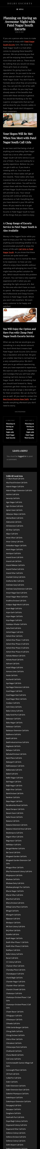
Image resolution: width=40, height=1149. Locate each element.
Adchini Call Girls (12, 494)
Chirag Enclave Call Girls (15, 1035)
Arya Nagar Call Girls (14, 620)
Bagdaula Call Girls (13, 746)
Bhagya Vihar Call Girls (14, 867)
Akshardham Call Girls (14, 518)
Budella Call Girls (12, 934)
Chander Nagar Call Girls (15, 982)
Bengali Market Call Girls (15, 848)
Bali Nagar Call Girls (13, 782)
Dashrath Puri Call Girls (15, 1117)
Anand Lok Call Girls (13, 561)
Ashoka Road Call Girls (14, 660)
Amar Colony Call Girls (14, 541)
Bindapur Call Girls (13, 922)
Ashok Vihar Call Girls (14, 636)
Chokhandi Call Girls (14, 1051)
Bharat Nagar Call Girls (15, 891)
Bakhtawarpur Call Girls (15, 766)
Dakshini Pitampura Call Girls (17, 1093)
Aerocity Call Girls (13, 498)
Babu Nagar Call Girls (14, 723)
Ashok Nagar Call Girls (14, 632)
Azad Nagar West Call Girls (16, 699)
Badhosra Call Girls (13, 734)
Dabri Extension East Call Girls (17, 1090)
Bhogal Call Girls (12, 911)
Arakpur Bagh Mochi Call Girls (17, 604)
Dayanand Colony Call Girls (16, 1125)
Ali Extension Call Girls (14, 526)
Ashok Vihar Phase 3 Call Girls (17, 648)
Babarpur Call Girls (13, 719)
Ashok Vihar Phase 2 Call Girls (17, 644)
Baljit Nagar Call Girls (14, 785)
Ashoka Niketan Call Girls (15, 656)
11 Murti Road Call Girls (15, 479)
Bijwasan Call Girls (13, 919)
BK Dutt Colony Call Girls (15, 926)
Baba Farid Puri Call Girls (15, 715)
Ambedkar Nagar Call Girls (16, 545)
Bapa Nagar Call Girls (14, 801)
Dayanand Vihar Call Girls (16, 1129)
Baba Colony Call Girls (14, 711)
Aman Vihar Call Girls (14, 538)
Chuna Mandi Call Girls (15, 1055)
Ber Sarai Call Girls (13, 852)
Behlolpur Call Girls (13, 844)
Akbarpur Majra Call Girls (15, 514)
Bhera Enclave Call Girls (15, 903)
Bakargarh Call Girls (13, 762)
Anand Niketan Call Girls (15, 565)
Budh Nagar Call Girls (14, 938)
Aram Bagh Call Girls (14, 608)
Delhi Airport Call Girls (14, 1145)
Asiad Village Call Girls (14, 667)
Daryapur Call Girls (13, 1109)
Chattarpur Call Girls (14, 993)
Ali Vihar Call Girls (13, 530)
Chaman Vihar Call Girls (15, 966)
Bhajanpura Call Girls (14, 875)
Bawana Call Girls (12, 821)
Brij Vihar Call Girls (13, 930)
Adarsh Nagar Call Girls (15, 486)
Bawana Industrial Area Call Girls (18, 829)
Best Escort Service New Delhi (16, 399)
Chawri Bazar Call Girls (14, 1012)
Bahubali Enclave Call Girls (16, 754)
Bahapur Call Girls (13, 750)
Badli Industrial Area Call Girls (17, 742)
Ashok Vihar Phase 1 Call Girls (17, 640)
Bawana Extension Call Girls (16, 825)
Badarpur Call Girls (13, 726)
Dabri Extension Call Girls (16, 1086)
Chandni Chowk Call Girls (15, 989)
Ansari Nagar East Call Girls (16, 593)
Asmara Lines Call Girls (15, 671)
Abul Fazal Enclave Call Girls (16, 482)
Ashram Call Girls (12, 663)
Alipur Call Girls (12, 534)
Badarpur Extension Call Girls (17, 730)
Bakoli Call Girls (12, 774)
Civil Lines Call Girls (13, 1059)
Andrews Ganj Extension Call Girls (19, 589)
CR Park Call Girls (12, 1074)
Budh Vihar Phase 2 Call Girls (17, 946)
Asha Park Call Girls (13, 628)
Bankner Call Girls (13, 797)
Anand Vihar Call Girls (14, 573)
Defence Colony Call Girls (15, 1133)
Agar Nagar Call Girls (14, 502)
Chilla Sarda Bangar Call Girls (17, 1027)
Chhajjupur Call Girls (14, 1016)
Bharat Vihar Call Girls (14, 895)
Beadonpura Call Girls (14, 833)
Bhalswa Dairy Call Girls (15, 883)
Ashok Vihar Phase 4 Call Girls (17, 652)
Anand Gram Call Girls (14, 557)
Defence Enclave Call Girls (16, 1137)
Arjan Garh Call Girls (14, 612)
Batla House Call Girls (14, 817)
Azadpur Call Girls (13, 703)
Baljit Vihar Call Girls (14, 789)
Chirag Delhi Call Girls (14, 1031)
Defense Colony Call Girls (15, 1141)
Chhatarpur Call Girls (14, 1019)
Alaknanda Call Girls (13, 522)
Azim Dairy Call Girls (14, 707)
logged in (22, 456)
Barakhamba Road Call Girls (17, 805)
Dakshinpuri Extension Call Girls (18, 1101)
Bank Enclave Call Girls (14, 793)
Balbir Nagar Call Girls (14, 778)
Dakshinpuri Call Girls (14, 1097)
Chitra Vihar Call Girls (14, 1039)
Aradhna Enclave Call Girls (16, 601)
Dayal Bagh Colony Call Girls (17, 1121)
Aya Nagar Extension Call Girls (17, 687)
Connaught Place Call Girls (16, 1070)
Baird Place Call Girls (14, 758)
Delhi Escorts (20, 3)
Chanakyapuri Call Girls (15, 974)
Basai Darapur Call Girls (15, 809)
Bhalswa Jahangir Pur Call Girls (18, 887)
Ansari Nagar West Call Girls (17, 597)
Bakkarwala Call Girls (14, 770)
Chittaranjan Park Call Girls (16, 1047)
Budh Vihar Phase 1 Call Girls (17, 942)
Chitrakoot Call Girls (14, 1043)
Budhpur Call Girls (13, 950)
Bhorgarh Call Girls (13, 915)
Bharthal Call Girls (13, 899)
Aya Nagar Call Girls (13, 683)
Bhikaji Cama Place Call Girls (17, 907)
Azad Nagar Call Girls (14, 691)
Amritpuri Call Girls (13, 553)
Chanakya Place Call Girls (15, 970)
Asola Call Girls (12, 675)
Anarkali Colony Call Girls (15, 577)
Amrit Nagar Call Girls (14, 549)
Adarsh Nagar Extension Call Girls (19, 490)
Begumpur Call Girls (14, 841)
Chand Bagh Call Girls (14, 978)
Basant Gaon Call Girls (14, 813)
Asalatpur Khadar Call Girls (16, 624)
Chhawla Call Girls (13, 1023)
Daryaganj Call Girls (13, 1105)
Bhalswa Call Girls (13, 879)
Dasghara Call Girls (13, 1113)
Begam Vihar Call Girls (14, 837)
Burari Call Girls (12, 958)
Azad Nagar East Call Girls (16, 695)
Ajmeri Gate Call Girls (14, 510)
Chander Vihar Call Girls (15, 985)
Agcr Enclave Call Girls (14, 506)
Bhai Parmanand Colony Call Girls (19, 871)
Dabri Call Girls (12, 1082)
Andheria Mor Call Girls (15, 581)
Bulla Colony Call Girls (14, 954)
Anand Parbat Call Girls (15, 569)
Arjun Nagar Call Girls (14, 616)
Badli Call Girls (11, 738)
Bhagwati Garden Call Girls (16, 856)
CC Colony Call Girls (13, 962)
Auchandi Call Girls (13, 679)
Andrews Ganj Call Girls (15, 585)
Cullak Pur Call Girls (13, 1078)
